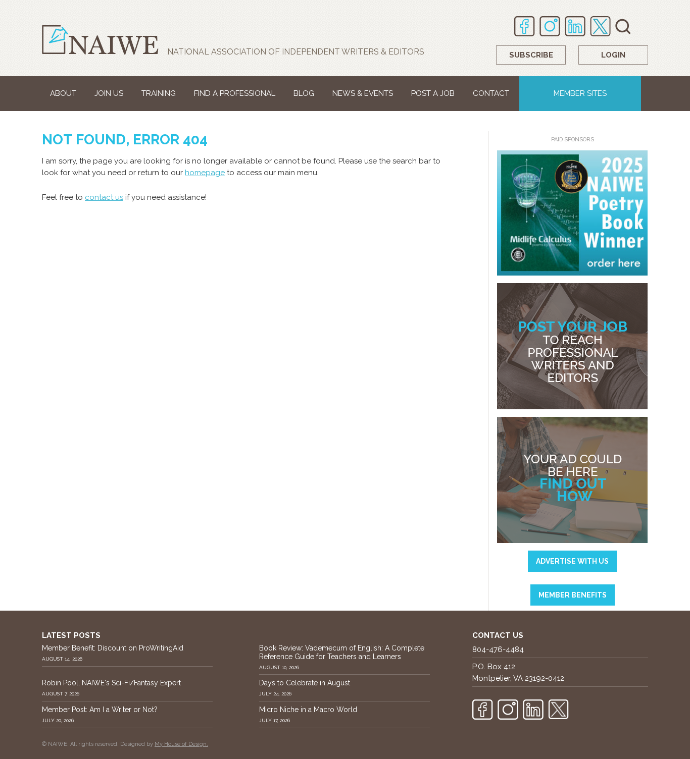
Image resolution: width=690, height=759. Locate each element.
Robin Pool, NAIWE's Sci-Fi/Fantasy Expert (111, 683)
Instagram (549, 26)
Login (613, 55)
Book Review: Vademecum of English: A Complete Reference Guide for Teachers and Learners (341, 652)
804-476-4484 (498, 649)
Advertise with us (572, 561)
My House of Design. (181, 744)
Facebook (524, 26)
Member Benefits (572, 595)
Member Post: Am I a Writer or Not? (100, 710)
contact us (104, 197)
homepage (205, 172)
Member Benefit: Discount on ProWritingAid (112, 648)
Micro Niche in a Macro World (308, 710)
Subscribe (531, 55)
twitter (600, 26)
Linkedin (575, 26)
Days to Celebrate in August (304, 683)
